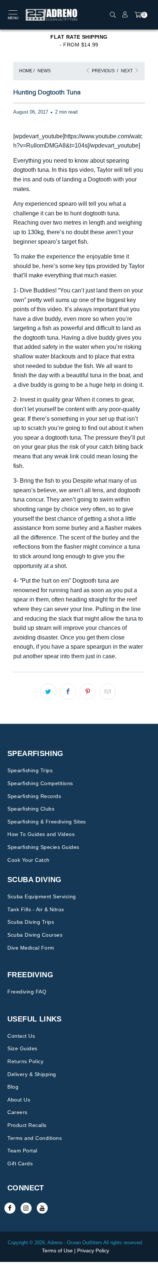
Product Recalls (27, 1125)
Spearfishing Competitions (40, 783)
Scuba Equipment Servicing (41, 896)
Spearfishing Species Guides (43, 847)
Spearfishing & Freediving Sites (46, 822)
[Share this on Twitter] (48, 691)
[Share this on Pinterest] (88, 691)
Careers (17, 1112)
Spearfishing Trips (30, 770)
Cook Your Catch (28, 860)
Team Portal (22, 1151)
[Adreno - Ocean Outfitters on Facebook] (9, 1208)
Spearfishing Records (34, 796)
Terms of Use (57, 1250)
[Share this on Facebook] (68, 691)
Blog (12, 1087)
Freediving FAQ (26, 992)
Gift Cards (20, 1163)
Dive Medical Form (30, 948)
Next (127, 70)
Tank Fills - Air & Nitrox (35, 909)
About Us (18, 1100)
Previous (103, 70)
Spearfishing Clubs (30, 809)
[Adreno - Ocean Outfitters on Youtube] (42, 1208)
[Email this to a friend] (108, 691)
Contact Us (21, 1036)
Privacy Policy (93, 1250)
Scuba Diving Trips (30, 922)
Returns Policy (25, 1061)
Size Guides (22, 1048)
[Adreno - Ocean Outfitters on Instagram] (26, 1208)
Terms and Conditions (34, 1138)
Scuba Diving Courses (34, 935)
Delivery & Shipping (31, 1074)
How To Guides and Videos (41, 834)
